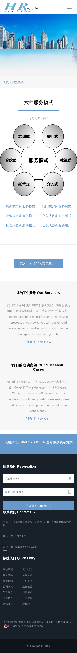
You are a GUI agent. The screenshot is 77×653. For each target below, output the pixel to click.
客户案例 (27, 580)
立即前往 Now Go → (38, 342)
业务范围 (27, 586)
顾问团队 (8, 575)
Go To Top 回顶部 (38, 645)
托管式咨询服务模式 (20, 225)
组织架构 (8, 569)
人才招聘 (8, 598)
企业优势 (8, 580)
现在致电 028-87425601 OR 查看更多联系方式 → (39, 444)
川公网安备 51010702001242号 (25, 626)
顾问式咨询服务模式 (56, 206)
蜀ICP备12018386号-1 (61, 622)
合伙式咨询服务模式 (56, 225)
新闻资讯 (27, 575)
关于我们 (27, 569)
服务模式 (18, 82)
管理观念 (8, 592)
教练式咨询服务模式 (21, 216)
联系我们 (8, 604)
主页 (6, 82)
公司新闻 (8, 586)
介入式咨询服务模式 (56, 216)
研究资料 (27, 598)
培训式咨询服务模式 (20, 206)
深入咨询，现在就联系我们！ (38, 263)
